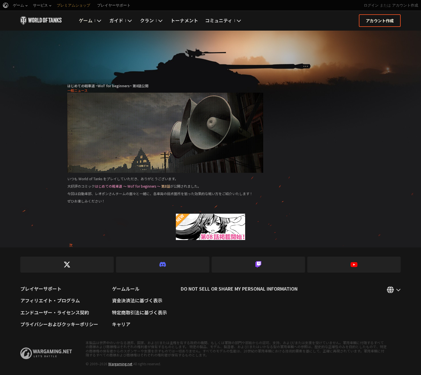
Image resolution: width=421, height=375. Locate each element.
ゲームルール (125, 288)
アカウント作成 (405, 5)
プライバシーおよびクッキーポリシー (59, 324)
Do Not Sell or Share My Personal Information (239, 288)
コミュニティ (218, 20)
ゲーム (86, 20)
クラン (147, 20)
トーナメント (184, 20)
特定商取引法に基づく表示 (139, 312)
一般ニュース (77, 90)
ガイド (116, 20)
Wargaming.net (120, 363)
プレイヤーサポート (41, 288)
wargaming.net (46, 353)
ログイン (371, 5)
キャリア (121, 324)
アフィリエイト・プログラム (50, 300)
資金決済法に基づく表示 (137, 300)
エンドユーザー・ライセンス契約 (54, 312)
